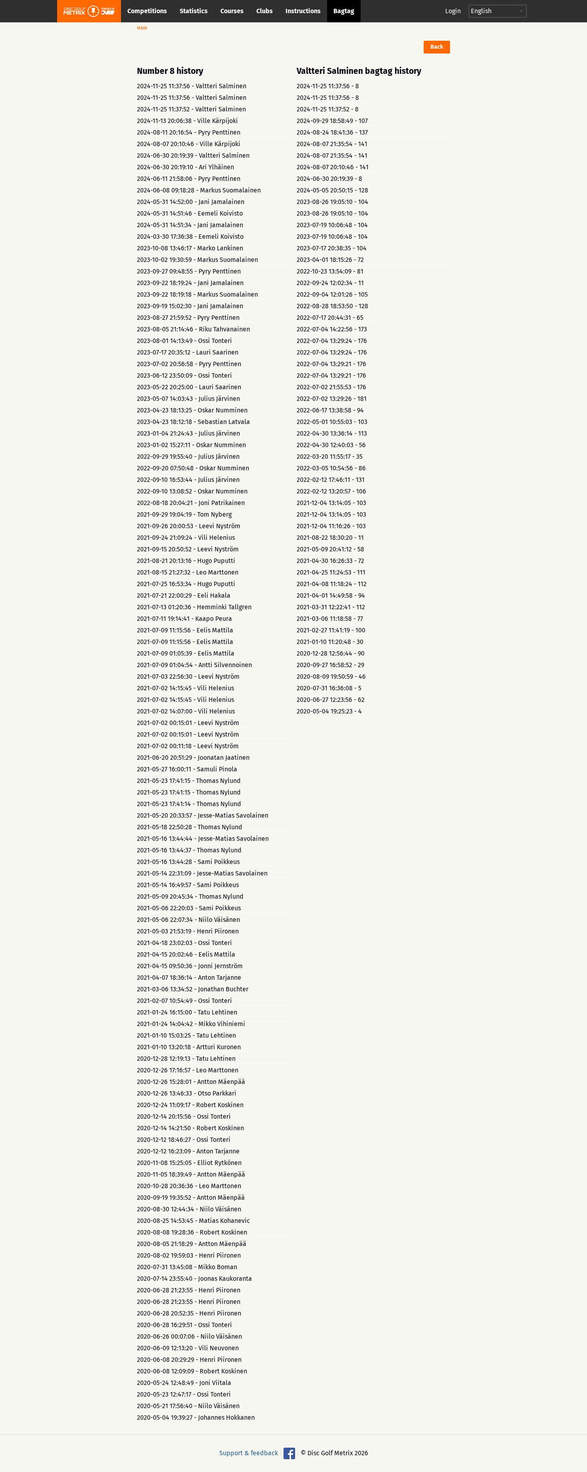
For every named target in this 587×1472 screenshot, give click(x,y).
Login (453, 11)
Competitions (147, 11)
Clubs (264, 11)
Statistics (194, 11)
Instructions (303, 11)
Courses (232, 11)
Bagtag (343, 11)
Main (142, 28)
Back (436, 47)
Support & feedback (248, 1452)
